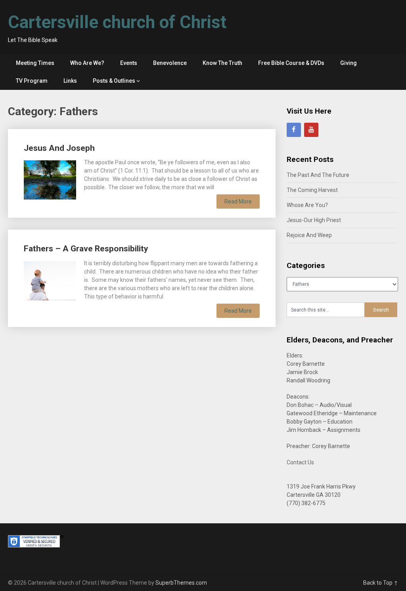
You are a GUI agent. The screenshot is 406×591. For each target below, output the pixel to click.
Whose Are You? (307, 205)
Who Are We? (87, 63)
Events (128, 63)
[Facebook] (294, 130)
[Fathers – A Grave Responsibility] (50, 279)
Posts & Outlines (114, 81)
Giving (348, 63)
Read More (238, 201)
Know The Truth (222, 63)
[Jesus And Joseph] (50, 179)
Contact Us (300, 462)
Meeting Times (35, 63)
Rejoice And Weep (309, 235)
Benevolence (170, 63)
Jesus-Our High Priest (314, 220)
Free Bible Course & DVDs (291, 63)
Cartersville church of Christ (117, 22)
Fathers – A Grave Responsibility (86, 248)
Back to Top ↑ (380, 583)
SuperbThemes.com (181, 583)
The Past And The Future (318, 175)
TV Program (32, 81)
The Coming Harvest (312, 190)
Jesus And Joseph (59, 148)
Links (70, 81)
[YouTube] (311, 130)
